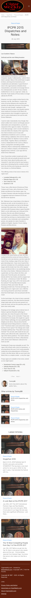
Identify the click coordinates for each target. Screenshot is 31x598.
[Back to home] (12, 6)
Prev (13, 376)
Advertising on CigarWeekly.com (11, 588)
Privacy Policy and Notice (9, 585)
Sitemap (3, 594)
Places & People (15, 23)
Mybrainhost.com (6, 569)
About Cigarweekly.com (8, 591)
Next (17, 376)
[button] (29, 6)
